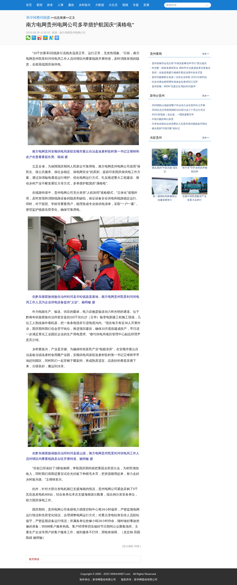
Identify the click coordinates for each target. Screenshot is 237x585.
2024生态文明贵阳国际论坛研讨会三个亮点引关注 (178, 109)
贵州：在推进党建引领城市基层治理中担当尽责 (177, 72)
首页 (29, 4)
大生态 (113, 4)
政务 (50, 4)
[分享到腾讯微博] (34, 37)
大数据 (99, 4)
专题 (136, 4)
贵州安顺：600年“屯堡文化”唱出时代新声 (174, 86)
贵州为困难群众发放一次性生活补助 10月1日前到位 (179, 77)
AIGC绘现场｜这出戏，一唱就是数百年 (173, 114)
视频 (125, 4)
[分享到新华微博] (51, 37)
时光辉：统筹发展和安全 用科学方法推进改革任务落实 (181, 68)
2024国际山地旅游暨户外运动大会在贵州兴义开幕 (178, 105)
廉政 (71, 4)
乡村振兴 (85, 4)
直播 (146, 4)
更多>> (205, 53)
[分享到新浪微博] (39, 37)
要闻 (39, 4)
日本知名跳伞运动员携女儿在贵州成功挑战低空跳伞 (179, 123)
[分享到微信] (28, 37)
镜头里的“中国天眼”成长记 (166, 128)
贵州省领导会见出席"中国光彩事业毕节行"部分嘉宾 (179, 63)
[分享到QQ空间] (45, 37)
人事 (61, 4)
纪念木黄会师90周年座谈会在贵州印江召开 (175, 81)
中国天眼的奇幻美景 (162, 119)
